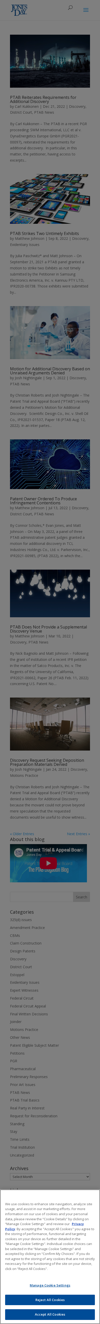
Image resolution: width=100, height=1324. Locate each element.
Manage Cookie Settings (50, 1285)
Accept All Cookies (50, 1314)
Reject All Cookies (50, 1299)
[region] (50, 1256)
